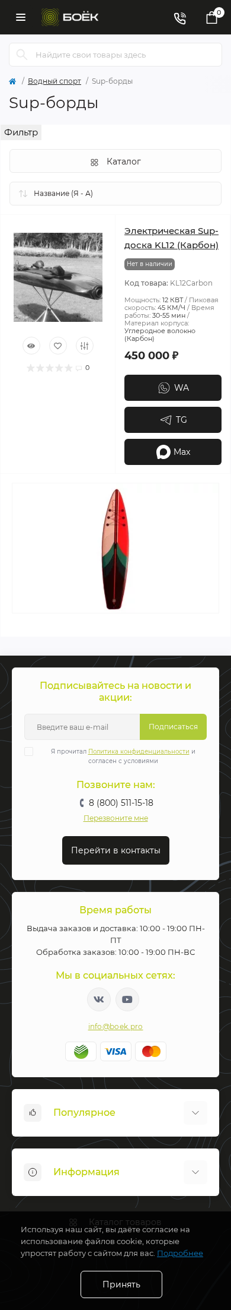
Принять (121, 1284)
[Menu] (21, 17)
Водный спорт (54, 81)
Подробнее (180, 1253)
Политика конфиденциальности (139, 751)
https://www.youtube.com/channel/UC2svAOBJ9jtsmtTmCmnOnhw (127, 999)
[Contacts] (179, 17)
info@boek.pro (115, 1026)
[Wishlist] (58, 346)
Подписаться (173, 726)
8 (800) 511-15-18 (121, 803)
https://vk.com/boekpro (99, 999)
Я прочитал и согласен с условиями (123, 756)
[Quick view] (31, 346)
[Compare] (85, 346)
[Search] (22, 55)
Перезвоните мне (116, 818)
